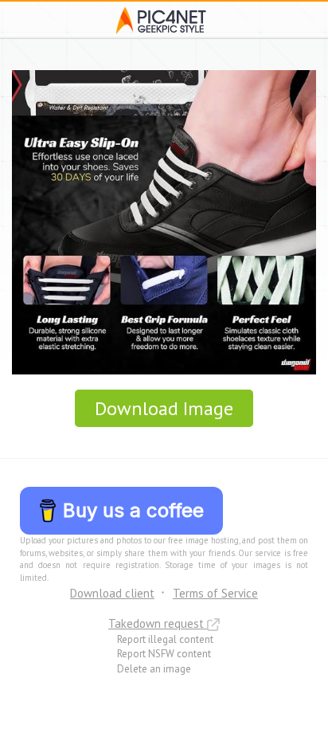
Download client (112, 593)
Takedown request (157, 623)
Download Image (164, 408)
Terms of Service (215, 593)
